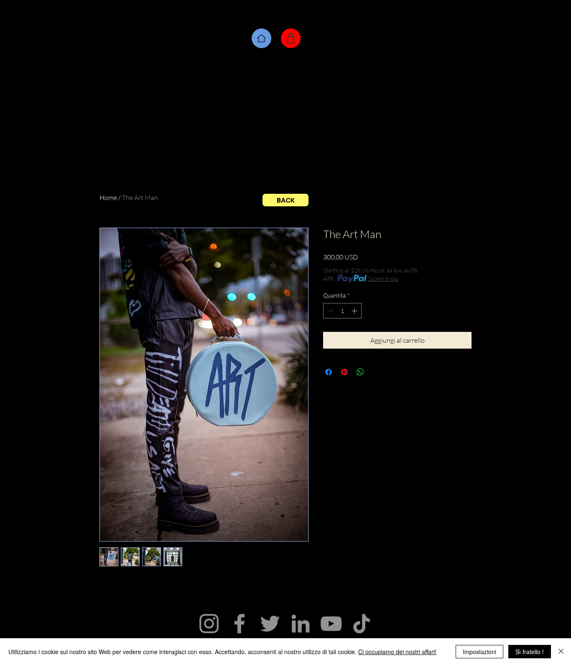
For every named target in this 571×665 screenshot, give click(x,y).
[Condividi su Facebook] (329, 372)
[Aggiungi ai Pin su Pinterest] (344, 372)
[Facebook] (239, 624)
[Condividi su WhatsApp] (360, 372)
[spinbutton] (342, 310)
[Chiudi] (561, 651)
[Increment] (355, 310)
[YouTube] (331, 624)
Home (108, 197)
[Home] (261, 38)
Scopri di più (383, 278)
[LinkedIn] (301, 624)
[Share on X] (376, 372)
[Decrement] (329, 310)
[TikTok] (362, 624)
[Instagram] (209, 624)
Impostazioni (479, 651)
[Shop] (291, 38)
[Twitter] (270, 624)
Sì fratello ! (529, 651)
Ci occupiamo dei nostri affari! (397, 651)
